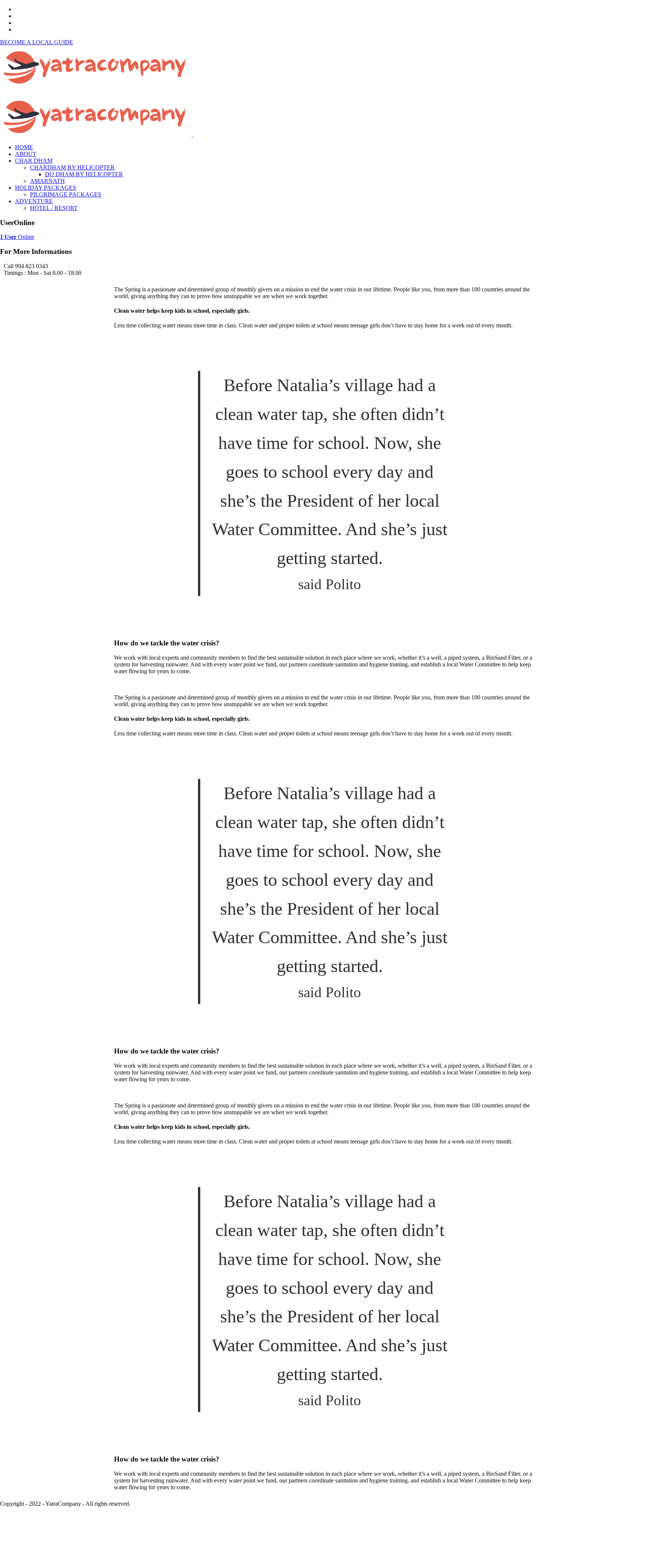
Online (17, 237)
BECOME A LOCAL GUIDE (36, 42)
